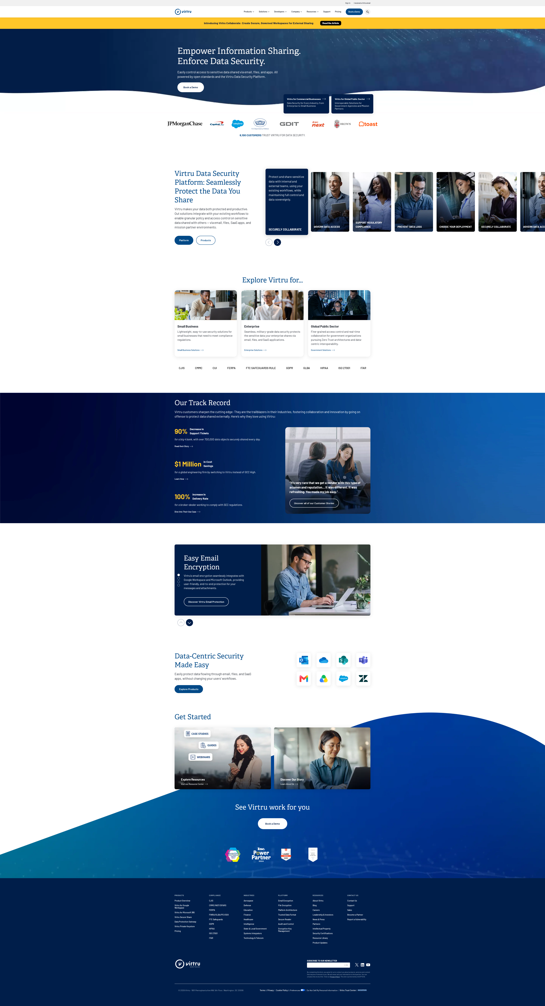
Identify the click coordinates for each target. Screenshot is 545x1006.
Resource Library (320, 938)
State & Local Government (255, 928)
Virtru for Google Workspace (182, 906)
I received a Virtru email (362, 3)
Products (248, 11)
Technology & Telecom (254, 938)
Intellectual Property (322, 928)
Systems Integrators (253, 933)
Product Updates (320, 943)
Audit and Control (286, 924)
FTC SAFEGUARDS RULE (261, 368)
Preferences (295, 990)
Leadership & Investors (323, 915)
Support (326, 11)
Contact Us (352, 900)
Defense (247, 905)
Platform (184, 240)
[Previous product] (181, 622)
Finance (247, 915)
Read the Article (330, 23)
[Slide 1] (178, 575)
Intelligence (249, 924)
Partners (316, 924)
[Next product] (189, 622)
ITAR (363, 368)
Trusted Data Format (287, 915)
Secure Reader (284, 919)
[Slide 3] (178, 581)
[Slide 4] (178, 585)
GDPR (289, 368)
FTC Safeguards (216, 919)
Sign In (347, 3)
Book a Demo (354, 12)
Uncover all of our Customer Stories (314, 503)
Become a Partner (355, 915)
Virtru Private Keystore (185, 926)
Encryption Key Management (285, 929)
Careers (316, 910)
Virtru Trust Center (348, 990)
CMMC (198, 368)
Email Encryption (285, 900)
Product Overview (182, 900)
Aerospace (248, 900)
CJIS (182, 368)
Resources (311, 11)
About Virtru (318, 900)
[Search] (367, 12)
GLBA (306, 368)
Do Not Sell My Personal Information (322, 990)
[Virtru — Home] (183, 12)
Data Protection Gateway (185, 921)
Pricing (338, 11)
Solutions (263, 11)
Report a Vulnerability (356, 919)
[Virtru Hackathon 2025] (362, 990)
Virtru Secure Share (183, 917)
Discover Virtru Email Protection (206, 601)
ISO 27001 (344, 368)
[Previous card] (268, 242)
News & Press (319, 919)
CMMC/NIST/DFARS (217, 905)
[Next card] (277, 242)
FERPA (231, 368)
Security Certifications (323, 933)
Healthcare (248, 919)
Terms (262, 990)
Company (295, 11)
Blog (315, 905)
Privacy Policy (335, 977)
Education (248, 910)
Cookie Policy (282, 990)
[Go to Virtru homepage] (188, 964)
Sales (349, 910)
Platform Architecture (287, 910)
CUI (215, 368)
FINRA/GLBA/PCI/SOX (219, 915)
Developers (279, 11)
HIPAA (324, 368)
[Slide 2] (178, 578)
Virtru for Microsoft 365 (185, 912)
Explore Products (188, 689)
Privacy (270, 990)
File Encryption (285, 905)
